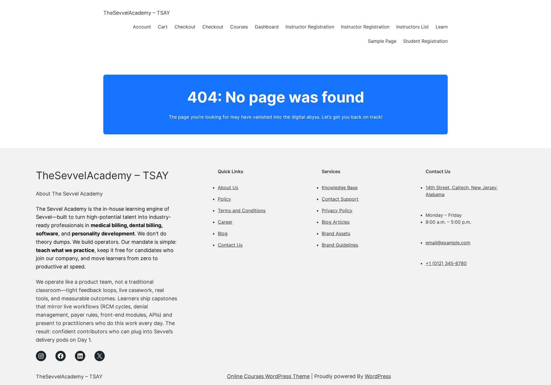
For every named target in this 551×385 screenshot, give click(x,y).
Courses (239, 27)
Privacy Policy (337, 210)
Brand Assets (336, 233)
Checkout (184, 27)
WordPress (378, 376)
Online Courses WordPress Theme (268, 376)
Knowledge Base (340, 187)
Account (142, 27)
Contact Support (340, 199)
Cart (163, 27)
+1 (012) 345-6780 (446, 263)
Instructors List (412, 27)
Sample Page (382, 41)
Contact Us (230, 245)
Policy (224, 199)
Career (225, 222)
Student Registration (425, 41)
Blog (223, 233)
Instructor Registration (310, 27)
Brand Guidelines (340, 245)
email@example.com (448, 242)
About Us (228, 187)
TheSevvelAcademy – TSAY (136, 13)
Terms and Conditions (241, 210)
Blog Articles (336, 222)
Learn (442, 27)
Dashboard (267, 27)
